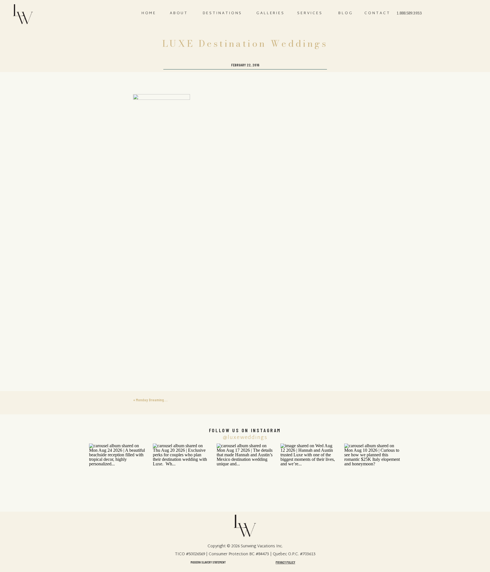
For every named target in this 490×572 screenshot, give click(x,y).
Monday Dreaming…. (152, 399)
